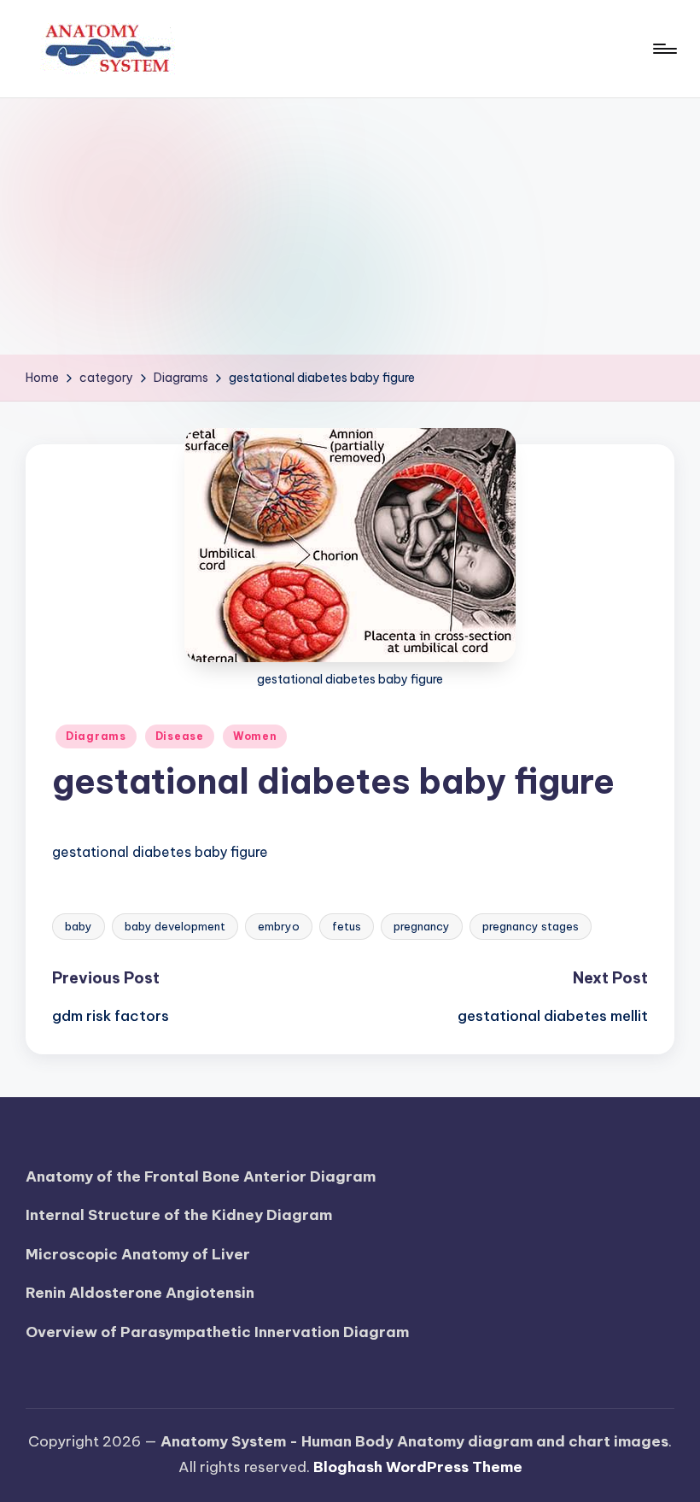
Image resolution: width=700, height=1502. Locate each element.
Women (255, 736)
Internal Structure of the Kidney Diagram (179, 1215)
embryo (279, 926)
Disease (179, 736)
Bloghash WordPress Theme (417, 1467)
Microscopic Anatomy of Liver (138, 1254)
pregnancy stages (530, 926)
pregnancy (422, 926)
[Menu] (663, 49)
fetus (346, 926)
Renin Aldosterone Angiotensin (140, 1292)
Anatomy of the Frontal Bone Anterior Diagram (201, 1176)
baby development (175, 926)
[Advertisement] (350, 226)
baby (78, 926)
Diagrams (96, 736)
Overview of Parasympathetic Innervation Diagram (217, 1332)
